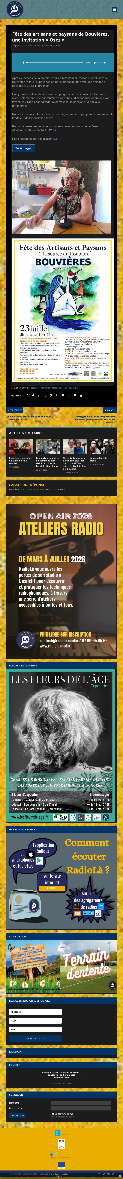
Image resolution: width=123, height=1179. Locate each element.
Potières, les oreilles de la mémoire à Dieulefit (20, 461)
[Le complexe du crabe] (102, 446)
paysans (63, 387)
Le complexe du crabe (98, 459)
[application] (63, 62)
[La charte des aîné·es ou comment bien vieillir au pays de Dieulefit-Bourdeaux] (48, 446)
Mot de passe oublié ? (62, 1116)
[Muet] (94, 63)
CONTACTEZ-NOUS (61, 1083)
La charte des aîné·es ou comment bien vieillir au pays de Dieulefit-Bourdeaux (47, 462)
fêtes (54, 387)
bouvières (45, 387)
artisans (35, 387)
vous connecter (28, 489)
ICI (55, 138)
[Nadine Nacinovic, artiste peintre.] (61, 233)
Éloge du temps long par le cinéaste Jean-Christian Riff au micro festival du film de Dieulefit (74, 463)
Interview (38, 45)
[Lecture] (23, 62)
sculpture (73, 387)
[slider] (100, 62)
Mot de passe (15, 1108)
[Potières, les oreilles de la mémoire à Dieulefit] (21, 446)
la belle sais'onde (52, 45)
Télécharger (23, 148)
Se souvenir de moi (64, 1113)
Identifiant (14, 1102)
